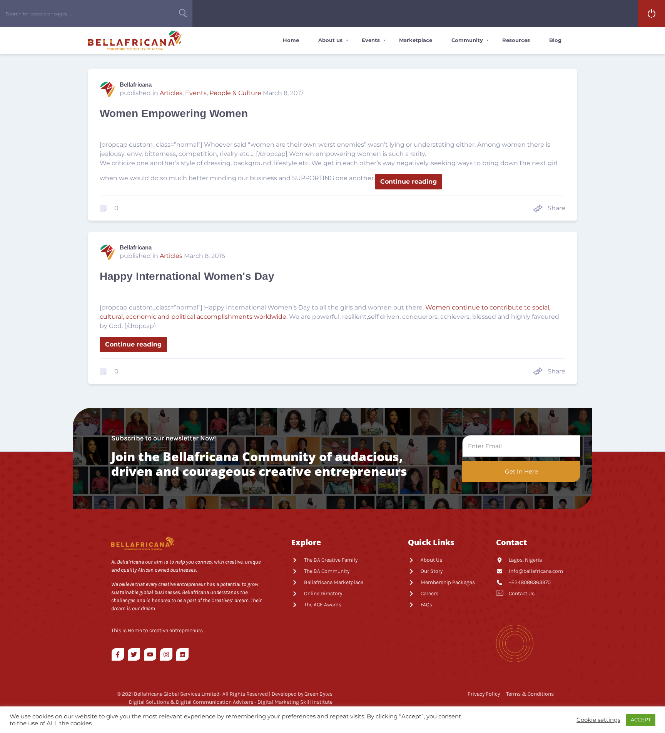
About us (330, 40)
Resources (516, 40)
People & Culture (235, 93)
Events (371, 40)
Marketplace (415, 40)
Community (467, 40)
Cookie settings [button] (598, 719)
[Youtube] (150, 654)
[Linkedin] (182, 654)
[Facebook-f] (118, 654)
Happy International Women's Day (187, 276)
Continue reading (408, 181)
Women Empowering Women (174, 113)
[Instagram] (166, 654)
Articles (171, 93)
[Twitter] (134, 654)
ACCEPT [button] (641, 719)
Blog (555, 40)
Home (291, 40)
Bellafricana (136, 84)
